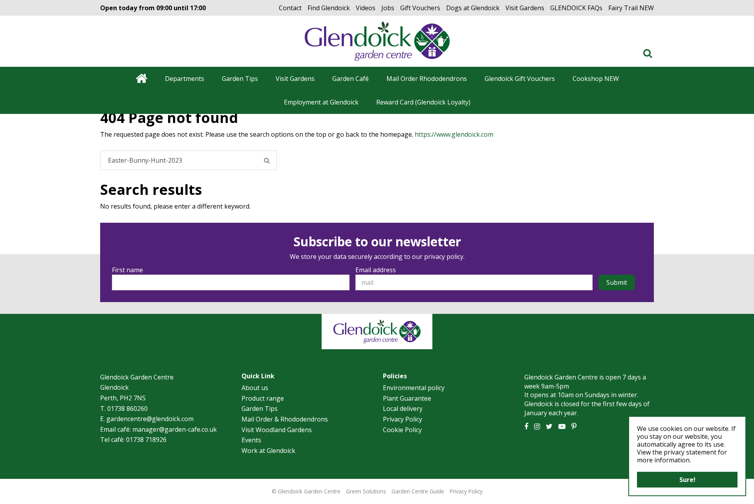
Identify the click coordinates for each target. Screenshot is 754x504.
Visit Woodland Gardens (277, 429)
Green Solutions (366, 491)
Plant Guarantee (407, 398)
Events (251, 440)
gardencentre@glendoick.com (150, 418)
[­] (649, 53)
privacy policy (443, 256)
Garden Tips (260, 408)
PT (573, 426)
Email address (375, 270)
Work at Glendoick (268, 450)
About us (255, 387)
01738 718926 (146, 439)
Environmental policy (414, 387)
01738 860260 (127, 408)
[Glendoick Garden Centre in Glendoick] (377, 41)
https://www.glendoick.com (454, 134)
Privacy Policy (402, 419)
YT (562, 426)
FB (526, 426)
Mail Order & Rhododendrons (285, 419)
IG (537, 426)
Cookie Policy (402, 429)
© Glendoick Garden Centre (306, 491)
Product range (263, 398)
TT (549, 426)
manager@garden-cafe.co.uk (174, 429)
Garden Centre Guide (418, 491)
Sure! (687, 479)
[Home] (141, 78)
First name (127, 270)
